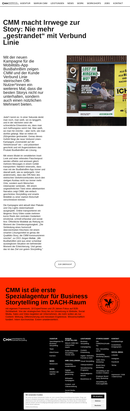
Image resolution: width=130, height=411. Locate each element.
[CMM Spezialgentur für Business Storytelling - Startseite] (10, 3)
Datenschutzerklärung (32, 407)
